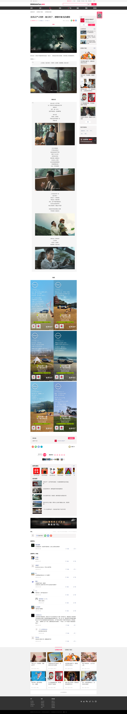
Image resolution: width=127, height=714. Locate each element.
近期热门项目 (40, 12)
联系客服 (53, 707)
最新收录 (32, 12)
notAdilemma (38, 614)
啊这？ (36, 581)
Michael (37, 637)
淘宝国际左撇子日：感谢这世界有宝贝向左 (87, 62)
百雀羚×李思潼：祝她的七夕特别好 (88, 117)
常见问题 (82, 1)
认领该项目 (71, 438)
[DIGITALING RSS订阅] (93, 701)
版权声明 (53, 705)
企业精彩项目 (83, 28)
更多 (95, 48)
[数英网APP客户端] (99, 15)
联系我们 (42, 702)
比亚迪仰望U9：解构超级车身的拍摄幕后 (53, 488)
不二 (36, 590)
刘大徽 (36, 557)
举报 (64, 20)
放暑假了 (37, 565)
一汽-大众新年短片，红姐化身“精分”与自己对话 (54, 509)
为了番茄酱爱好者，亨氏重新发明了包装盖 (87, 103)
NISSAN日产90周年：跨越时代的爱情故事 (91, 42)
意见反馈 (53, 702)
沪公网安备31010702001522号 (56, 711)
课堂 (86, 8)
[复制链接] (41, 447)
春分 (82, 133)
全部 (74, 465)
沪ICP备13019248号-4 (45, 711)
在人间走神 (37, 606)
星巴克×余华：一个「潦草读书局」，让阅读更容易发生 (88, 90)
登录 (31, 1)
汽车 (87, 130)
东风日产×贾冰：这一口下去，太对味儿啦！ (91, 37)
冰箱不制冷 (41, 598)
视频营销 (83, 130)
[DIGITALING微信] (87, 701)
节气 (91, 130)
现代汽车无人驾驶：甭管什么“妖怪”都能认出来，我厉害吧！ (56, 503)
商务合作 (42, 704)
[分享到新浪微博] (74, 20)
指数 (78, 8)
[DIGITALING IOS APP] (84, 701)
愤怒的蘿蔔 (37, 544)
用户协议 (53, 704)
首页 (31, 8)
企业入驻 (42, 701)
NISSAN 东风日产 (89, 19)
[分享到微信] (71, 20)
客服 (86, 1)
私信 (91, 24)
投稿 (42, 707)
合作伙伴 (32, 702)
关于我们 (32, 701)
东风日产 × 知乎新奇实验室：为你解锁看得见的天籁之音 (56, 482)
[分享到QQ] (76, 20)
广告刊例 (42, 705)
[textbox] (75, 4)
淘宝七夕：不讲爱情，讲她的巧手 (87, 75)
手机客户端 (32, 704)
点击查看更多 (63, 692)
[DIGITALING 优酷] (96, 701)
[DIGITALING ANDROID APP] (81, 701)
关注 (84, 24)
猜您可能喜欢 (83, 127)
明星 (85, 133)
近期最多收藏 (48, 12)
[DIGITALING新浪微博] (90, 701)
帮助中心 (53, 701)
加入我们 (32, 705)
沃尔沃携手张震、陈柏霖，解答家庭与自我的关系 (54, 495)
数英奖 (95, 8)
